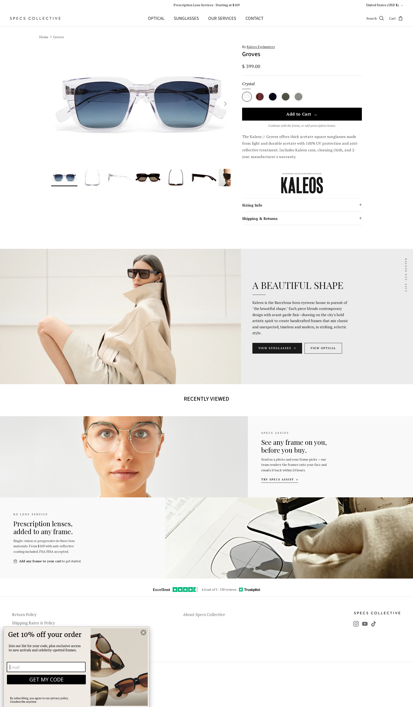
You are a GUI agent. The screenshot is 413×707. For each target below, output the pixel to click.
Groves (58, 37)
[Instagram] (356, 624)
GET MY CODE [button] (46, 679)
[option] (141, 104)
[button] (143, 632)
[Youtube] (365, 624)
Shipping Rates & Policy (33, 623)
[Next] (225, 104)
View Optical (323, 348)
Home (43, 37)
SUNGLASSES (186, 18)
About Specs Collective (204, 614)
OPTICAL (156, 18)
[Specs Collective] (35, 18)
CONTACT (254, 18)
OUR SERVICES (222, 18)
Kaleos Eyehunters (261, 46)
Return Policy (24, 614)
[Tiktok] (373, 624)
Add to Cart (302, 114)
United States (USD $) (382, 5)
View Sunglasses (274, 348)
